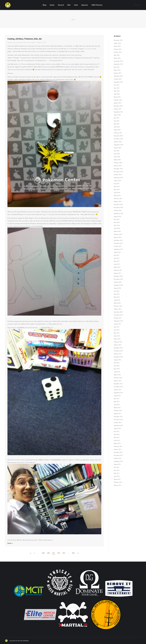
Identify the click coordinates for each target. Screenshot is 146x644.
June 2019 (116, 186)
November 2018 (118, 207)
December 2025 (118, 40)
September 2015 (118, 321)
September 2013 (118, 393)
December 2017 (118, 240)
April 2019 (117, 192)
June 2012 (116, 434)
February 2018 (118, 234)
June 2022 (116, 88)
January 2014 (117, 381)
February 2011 (118, 482)
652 (59, 553)
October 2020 (117, 142)
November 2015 (118, 315)
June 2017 (116, 258)
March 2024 (117, 58)
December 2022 (118, 76)
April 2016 (117, 300)
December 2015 (118, 312)
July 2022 (116, 85)
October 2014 (117, 354)
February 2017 (118, 270)
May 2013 (116, 401)
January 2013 (117, 413)
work (24, 42)
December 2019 (118, 169)
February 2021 (118, 133)
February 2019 (118, 198)
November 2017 (118, 243)
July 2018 (116, 219)
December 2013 (118, 384)
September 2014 (118, 357)
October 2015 (117, 318)
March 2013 (117, 407)
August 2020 (117, 148)
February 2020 (118, 163)
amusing (9, 42)
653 (64, 553)
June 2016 (116, 294)
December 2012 (118, 416)
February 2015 (118, 342)
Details (9, 543)
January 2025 (117, 49)
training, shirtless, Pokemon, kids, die (24, 39)
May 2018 (116, 225)
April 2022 (117, 94)
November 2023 (118, 61)
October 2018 (117, 210)
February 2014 (118, 378)
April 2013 (117, 404)
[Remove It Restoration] (119, 597)
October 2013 (117, 390)
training (20, 42)
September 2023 (118, 64)
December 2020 (118, 136)
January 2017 (117, 273)
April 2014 (117, 372)
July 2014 (116, 363)
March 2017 (117, 267)
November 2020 (118, 139)
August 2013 (117, 396)
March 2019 (117, 195)
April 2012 (117, 440)
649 (43, 553)
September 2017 (118, 249)
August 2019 (117, 180)
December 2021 (118, 106)
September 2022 (118, 82)
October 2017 (117, 246)
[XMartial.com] (73, 630)
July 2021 (116, 118)
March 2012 (117, 443)
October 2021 (117, 109)
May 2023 (116, 67)
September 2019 (118, 177)
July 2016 (116, 291)
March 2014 (117, 375)
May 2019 (116, 189)
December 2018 (118, 204)
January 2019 (117, 201)
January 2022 (117, 103)
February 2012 (118, 446)
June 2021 (116, 121)
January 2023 (117, 73)
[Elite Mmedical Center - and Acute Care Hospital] (40, 630)
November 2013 (118, 387)
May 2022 (116, 91)
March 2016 (117, 303)
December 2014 (118, 348)
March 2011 (117, 479)
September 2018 (118, 213)
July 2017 (116, 255)
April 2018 (117, 228)
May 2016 (116, 297)
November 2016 (118, 279)
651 (53, 553)
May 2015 (116, 333)
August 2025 (117, 43)
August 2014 (117, 360)
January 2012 (117, 449)
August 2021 (117, 115)
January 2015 (117, 345)
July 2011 (116, 467)
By (31, 42)
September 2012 (118, 425)
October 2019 (117, 175)
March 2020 (117, 160)
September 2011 (118, 461)
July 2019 (116, 183)
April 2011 (117, 476)
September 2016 (118, 285)
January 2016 (117, 309)
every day (15, 42)
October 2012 (117, 422)
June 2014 (116, 366)
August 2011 (117, 464)
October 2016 (117, 282)
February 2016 (118, 306)
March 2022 (117, 97)
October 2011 (117, 458)
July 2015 (116, 327)
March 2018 (117, 231)
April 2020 (117, 157)
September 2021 (118, 112)
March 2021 (117, 130)
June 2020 (116, 154)
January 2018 (117, 237)
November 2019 (118, 172)
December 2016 (118, 276)
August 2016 (117, 288)
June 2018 (116, 222)
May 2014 (116, 369)
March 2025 (117, 46)
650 (48, 553)
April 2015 (117, 336)
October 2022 (117, 79)
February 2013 (118, 410)
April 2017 (117, 264)
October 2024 (117, 52)
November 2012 (118, 419)
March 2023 (117, 70)
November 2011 (118, 455)
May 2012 (116, 437)
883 (73, 553)
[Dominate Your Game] (89, 597)
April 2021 (117, 127)
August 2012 (117, 428)
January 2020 (117, 166)
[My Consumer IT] (28, 597)
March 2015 (117, 339)
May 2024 (116, 55)
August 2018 (117, 216)
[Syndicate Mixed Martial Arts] (59, 597)
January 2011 (117, 485)
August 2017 (117, 252)
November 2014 (118, 351)
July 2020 (116, 151)
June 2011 (116, 470)
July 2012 (116, 431)
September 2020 (118, 145)
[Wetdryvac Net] (105, 630)
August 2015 (117, 324)
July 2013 (116, 399)
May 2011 (116, 473)
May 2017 (116, 261)
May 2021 (116, 124)
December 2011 (118, 452)
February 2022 (118, 100)
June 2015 (116, 330)
